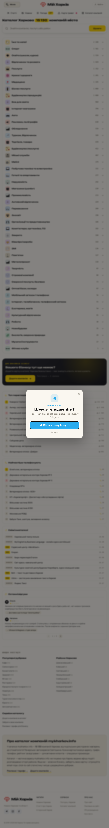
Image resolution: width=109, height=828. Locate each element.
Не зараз (54, 432)
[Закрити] (78, 394)
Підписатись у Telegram (56, 425)
